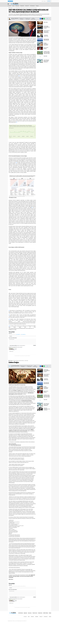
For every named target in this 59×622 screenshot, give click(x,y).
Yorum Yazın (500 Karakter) (13, 337)
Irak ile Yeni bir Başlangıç (46, 48)
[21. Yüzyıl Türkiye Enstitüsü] (12, 612)
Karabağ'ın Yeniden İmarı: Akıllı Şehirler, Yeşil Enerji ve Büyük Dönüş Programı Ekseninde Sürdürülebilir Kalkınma (47, 52)
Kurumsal (25, 616)
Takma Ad (10, 333)
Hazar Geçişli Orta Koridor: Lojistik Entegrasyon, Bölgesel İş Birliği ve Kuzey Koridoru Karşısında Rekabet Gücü (47, 61)
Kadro (29, 616)
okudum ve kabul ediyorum (17, 345)
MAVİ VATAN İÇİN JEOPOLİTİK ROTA (46, 39)
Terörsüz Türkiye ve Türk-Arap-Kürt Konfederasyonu (47, 31)
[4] (32, 207)
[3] (16, 162)
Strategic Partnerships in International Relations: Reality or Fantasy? (47, 44)
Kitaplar (50, 616)
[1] (18, 75)
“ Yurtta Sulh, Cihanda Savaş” (46, 35)
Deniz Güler (45, 399)
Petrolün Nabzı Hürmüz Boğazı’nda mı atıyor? (47, 27)
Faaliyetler (36, 616)
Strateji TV (41, 616)
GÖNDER (34, 345)
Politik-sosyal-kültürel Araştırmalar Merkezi (18, 360)
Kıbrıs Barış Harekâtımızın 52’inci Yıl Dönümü (47, 409)
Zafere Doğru (46, 22)
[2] (16, 122)
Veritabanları (46, 616)
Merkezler (32, 616)
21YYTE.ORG (11, 360)
